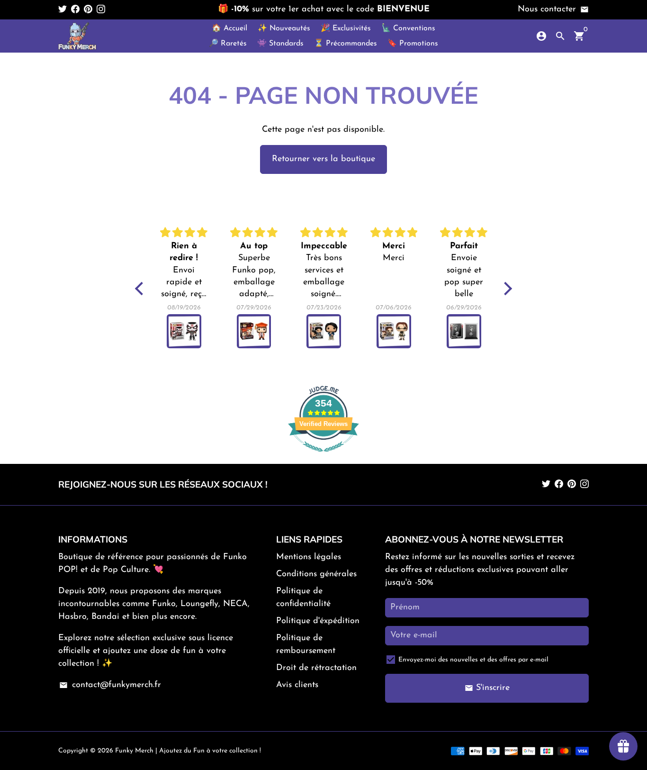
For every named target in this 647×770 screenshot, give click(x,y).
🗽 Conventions (408, 28)
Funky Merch (134, 750)
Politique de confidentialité (303, 597)
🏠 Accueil (229, 28)
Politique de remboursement (305, 644)
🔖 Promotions (412, 43)
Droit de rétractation (316, 668)
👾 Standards (280, 43)
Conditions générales (316, 574)
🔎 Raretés (228, 43)
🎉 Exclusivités (346, 28)
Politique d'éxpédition (317, 621)
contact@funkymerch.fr (110, 685)
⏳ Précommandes (345, 43)
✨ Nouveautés (284, 28)
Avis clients (297, 685)
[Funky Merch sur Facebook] (75, 9)
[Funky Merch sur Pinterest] (88, 9)
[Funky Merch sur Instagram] (101, 9)
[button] (141, 288)
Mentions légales (308, 557)
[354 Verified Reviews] (323, 457)
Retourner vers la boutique (323, 159)
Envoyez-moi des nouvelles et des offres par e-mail (473, 659)
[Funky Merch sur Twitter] (62, 9)
